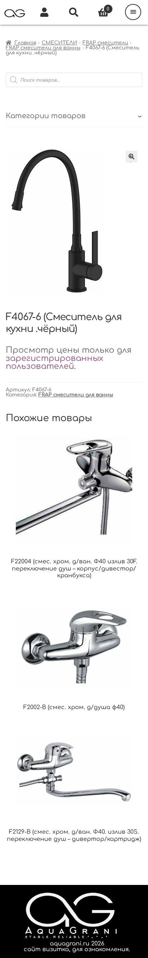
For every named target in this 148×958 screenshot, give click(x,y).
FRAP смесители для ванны (43, 47)
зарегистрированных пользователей (54, 362)
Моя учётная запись (44, 12)
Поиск (74, 12)
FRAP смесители (105, 42)
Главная (25, 42)
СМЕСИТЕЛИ (59, 42)
